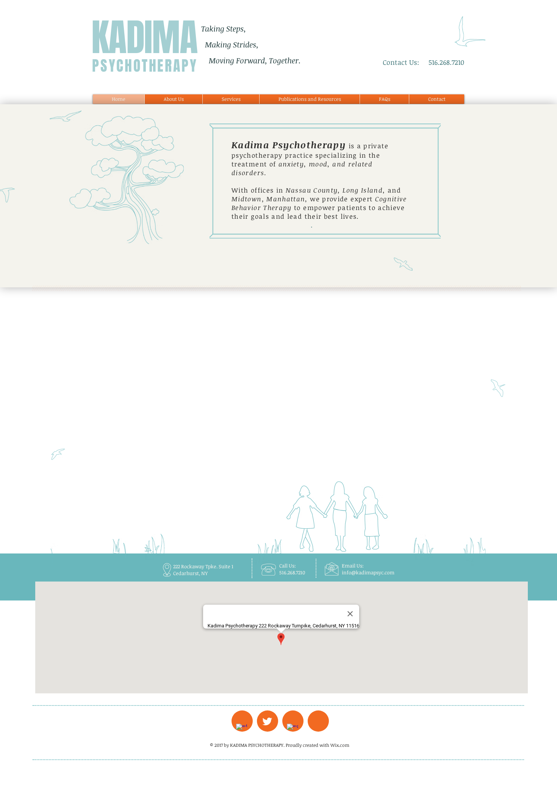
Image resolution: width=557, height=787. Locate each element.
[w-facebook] (241, 729)
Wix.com (339, 745)
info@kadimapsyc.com (368, 572)
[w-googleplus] (292, 729)
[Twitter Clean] (267, 721)
